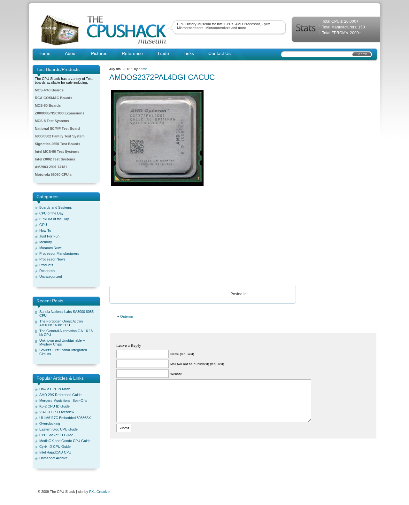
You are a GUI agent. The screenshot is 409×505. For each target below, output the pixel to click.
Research (47, 271)
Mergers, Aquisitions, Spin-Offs (63, 400)
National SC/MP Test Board (57, 128)
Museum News (51, 248)
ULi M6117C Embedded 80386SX (65, 418)
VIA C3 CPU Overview (56, 412)
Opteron (126, 316)
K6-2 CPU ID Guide (54, 406)
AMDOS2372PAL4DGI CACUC (162, 77)
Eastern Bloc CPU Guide (58, 429)
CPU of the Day (51, 213)
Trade (163, 53)
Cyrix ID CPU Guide (55, 446)
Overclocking (49, 423)
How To (45, 230)
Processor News (52, 259)
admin (143, 69)
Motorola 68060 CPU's (53, 174)
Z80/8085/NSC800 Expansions (59, 113)
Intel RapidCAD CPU (55, 452)
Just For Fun (49, 236)
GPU (43, 225)
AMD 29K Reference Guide (60, 395)
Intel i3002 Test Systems (55, 159)
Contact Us (219, 53)
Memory (45, 242)
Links (188, 53)
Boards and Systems (55, 207)
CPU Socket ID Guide (56, 435)
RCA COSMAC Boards (53, 98)
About (71, 53)
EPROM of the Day (54, 219)
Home (44, 53)
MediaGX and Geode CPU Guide (64, 441)
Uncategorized (50, 276)
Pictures (99, 53)
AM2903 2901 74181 (51, 167)
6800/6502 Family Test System (60, 136)
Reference (132, 53)
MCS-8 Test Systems (52, 121)
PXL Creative (99, 491)
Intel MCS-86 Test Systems (57, 151)
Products (46, 265)
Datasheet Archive (53, 458)
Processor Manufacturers (59, 253)
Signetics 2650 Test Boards (57, 144)
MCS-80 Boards (48, 105)
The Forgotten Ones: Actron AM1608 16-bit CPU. (61, 323)
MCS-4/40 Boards (49, 90)
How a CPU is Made (55, 389)
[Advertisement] (243, 236)
